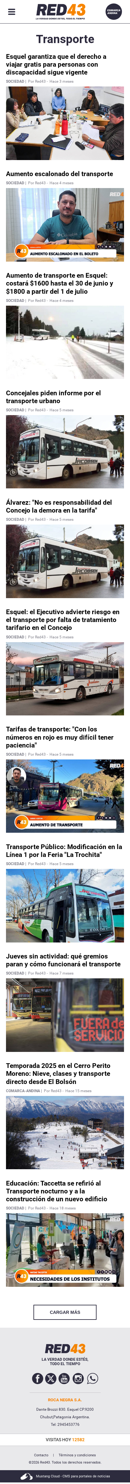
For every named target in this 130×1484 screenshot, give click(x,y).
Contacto (41, 1455)
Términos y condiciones (77, 1455)
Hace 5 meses (62, 410)
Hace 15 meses (78, 1091)
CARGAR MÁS (65, 1312)
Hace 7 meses (62, 973)
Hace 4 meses (62, 183)
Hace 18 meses (63, 1208)
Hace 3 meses (62, 81)
